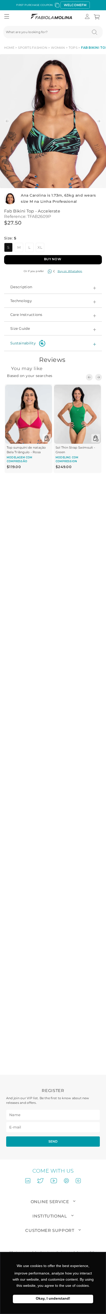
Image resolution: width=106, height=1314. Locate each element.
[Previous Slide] (89, 377)
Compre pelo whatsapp (67, 271)
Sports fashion (32, 48)
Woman (58, 48)
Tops (73, 48)
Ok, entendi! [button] (53, 1299)
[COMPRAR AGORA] (53, 258)
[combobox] (53, 32)
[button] (6, 16)
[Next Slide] (98, 377)
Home (9, 48)
